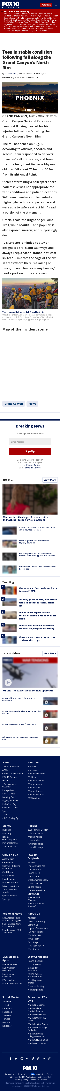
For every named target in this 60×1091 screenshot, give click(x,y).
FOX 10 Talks (34, 872)
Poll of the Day (9, 804)
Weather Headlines (36, 773)
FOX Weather (34, 798)
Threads (6, 1018)
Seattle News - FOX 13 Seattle (11, 931)
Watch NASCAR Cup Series (37, 1019)
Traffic (5, 814)
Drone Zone (8, 875)
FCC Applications (35, 931)
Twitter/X (6, 1015)
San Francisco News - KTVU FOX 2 (12, 925)
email (44, 1058)
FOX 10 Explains (9, 777)
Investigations (8, 879)
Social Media (10, 997)
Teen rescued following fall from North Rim (23, 312)
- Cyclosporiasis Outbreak (9, 785)
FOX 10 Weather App (12, 983)
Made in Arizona (10, 882)
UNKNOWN (33, 893)
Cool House (7, 872)
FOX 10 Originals (33, 856)
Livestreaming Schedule (9, 975)
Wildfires (32, 777)
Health (5, 780)
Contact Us (33, 924)
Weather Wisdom (36, 794)
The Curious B (34, 869)
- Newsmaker (34, 840)
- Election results (35, 833)
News (32, 403)
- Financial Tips (9, 846)
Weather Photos (35, 791)
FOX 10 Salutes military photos (35, 975)
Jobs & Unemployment (9, 838)
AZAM (5, 770)
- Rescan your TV (36, 945)
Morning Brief (8, 797)
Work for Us (33, 949)
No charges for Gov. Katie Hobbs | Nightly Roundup (35, 541)
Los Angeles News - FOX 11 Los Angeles (11, 919)
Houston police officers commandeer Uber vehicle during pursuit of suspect (37, 554)
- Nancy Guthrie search (9, 890)
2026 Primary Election (38, 829)
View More (50, 480)
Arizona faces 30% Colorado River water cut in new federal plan (37, 528)
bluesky (38, 1058)
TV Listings (33, 942)
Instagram (7, 1008)
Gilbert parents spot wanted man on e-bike (20, 738)
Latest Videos (11, 653)
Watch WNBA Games (38, 1039)
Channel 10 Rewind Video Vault (11, 867)
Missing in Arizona (10, 886)
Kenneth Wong (11, 73)
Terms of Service (31, 467)
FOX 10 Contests (36, 960)
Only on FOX (10, 854)
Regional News (12, 913)
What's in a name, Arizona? (36, 904)
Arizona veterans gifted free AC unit (19, 724)
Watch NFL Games (36, 1004)
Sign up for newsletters (33, 969)
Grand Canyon (40, 73)
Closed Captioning (36, 921)
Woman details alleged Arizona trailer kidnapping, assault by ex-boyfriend (25, 518)
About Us (34, 913)
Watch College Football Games (35, 1009)
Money (6, 825)
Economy (6, 833)
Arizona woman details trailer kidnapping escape (21, 712)
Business (6, 829)
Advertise (32, 917)
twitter (16, 1058)
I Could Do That (35, 883)
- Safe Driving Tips (11, 818)
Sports (5, 811)
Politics (32, 825)
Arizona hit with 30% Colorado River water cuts (19, 699)
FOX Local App (9, 980)
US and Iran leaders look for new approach (28, 690)
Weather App (34, 787)
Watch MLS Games (37, 1043)
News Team (33, 938)
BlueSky (6, 1022)
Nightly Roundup (10, 800)
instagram (21, 1058)
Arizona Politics (35, 836)
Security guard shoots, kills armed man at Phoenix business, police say (38, 602)
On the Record (34, 886)
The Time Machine (36, 890)
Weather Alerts (35, 784)
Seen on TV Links (10, 807)
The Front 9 (33, 876)
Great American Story (38, 879)
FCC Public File (34, 935)
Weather (33, 762)
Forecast (32, 766)
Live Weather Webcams (8, 969)
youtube (27, 1058)
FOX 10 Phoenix (25, 73)
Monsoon (32, 770)
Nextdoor (6, 1025)
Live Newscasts (9, 964)
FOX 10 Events (34, 964)
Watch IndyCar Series (38, 1024)
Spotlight (6, 899)
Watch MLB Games (37, 1014)
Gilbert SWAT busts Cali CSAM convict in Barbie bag (37, 567)
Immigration (8, 790)
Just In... (7, 480)
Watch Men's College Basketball (37, 1029)
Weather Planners (36, 780)
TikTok (5, 1004)
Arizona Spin (8, 859)
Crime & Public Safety (12, 773)
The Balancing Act (36, 865)
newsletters (49, 1058)
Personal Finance (10, 842)
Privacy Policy (33, 465)
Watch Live (46, 5)
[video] (30, 672)
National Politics (35, 843)
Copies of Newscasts (38, 928)
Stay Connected (38, 956)
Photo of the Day (36, 986)
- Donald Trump (35, 847)
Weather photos (35, 989)
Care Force (7, 862)
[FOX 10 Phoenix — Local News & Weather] (10, 4)
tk (32, 1058)
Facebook (7, 1011)
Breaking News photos (35, 981)
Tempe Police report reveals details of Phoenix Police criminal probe (37, 615)
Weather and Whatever (34, 898)
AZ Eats (31, 862)
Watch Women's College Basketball (36, 1035)
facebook (10, 1058)
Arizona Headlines (10, 766)
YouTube (6, 1001)
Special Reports (9, 895)
